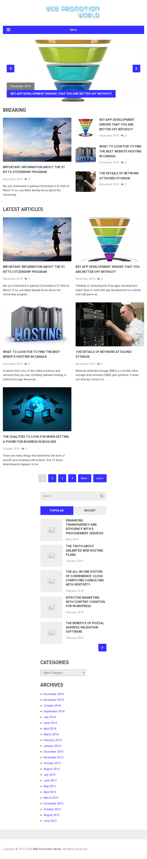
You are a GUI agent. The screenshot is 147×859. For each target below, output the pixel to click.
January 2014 (52, 746)
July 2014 (50, 717)
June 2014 (50, 723)
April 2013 (50, 792)
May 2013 (50, 786)
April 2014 (50, 728)
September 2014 (54, 711)
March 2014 (51, 734)
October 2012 (52, 809)
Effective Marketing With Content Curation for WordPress (85, 602)
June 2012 (50, 821)
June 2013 (50, 780)
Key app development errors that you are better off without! (117, 124)
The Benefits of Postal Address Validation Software (85, 627)
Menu (73, 29)
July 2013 (50, 774)
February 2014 (52, 740)
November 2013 (54, 757)
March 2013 (51, 797)
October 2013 (52, 763)
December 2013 (53, 751)
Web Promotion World (47, 849)
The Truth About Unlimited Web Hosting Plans (84, 550)
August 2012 (52, 815)
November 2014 (54, 700)
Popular (57, 510)
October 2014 (52, 705)
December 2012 (53, 803)
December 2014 (53, 694)
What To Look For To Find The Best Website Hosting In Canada (120, 151)
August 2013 (52, 769)
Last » (100, 478)
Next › (84, 478)
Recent (90, 510)
